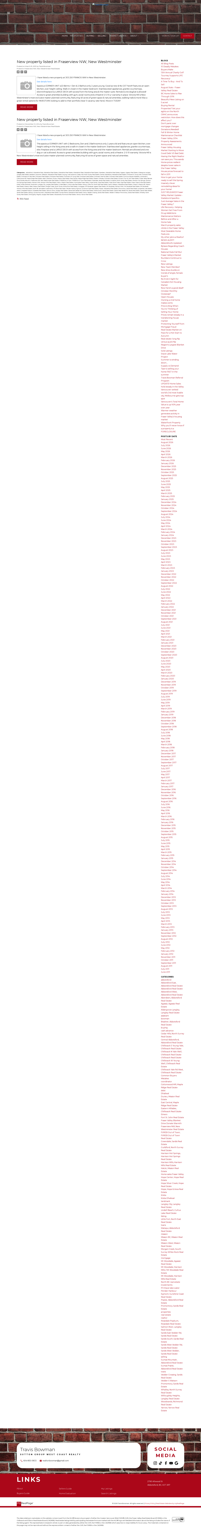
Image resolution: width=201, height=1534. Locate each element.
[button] (170, 36)
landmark (34, 184)
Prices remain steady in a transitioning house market (172, 318)
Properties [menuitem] (76, 36)
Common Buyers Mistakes (131, 176)
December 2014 (168, 861)
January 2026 (167, 463)
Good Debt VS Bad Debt (172, 153)
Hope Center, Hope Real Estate (99, 182)
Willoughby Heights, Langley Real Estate (41, 194)
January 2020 (167, 679)
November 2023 (168, 541)
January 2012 (167, 954)
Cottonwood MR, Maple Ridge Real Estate (29, 178)
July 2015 (165, 840)
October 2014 (167, 867)
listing (85, 184)
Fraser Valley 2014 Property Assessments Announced (171, 141)
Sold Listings (166, 351)
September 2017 (168, 762)
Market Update (118, 36)
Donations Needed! (170, 129)
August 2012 (167, 939)
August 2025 (167, 478)
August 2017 (167, 765)
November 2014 (168, 864)
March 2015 (166, 852)
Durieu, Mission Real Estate (61, 178)
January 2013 (167, 930)
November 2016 (168, 792)
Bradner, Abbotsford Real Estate (52, 174)
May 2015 (165, 846)
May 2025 (165, 487)
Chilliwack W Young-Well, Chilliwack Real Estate (79, 176)
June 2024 (166, 520)
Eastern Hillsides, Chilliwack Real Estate (106, 178)
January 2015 (167, 858)
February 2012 (167, 951)
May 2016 (165, 810)
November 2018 (168, 721)
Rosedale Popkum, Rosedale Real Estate (34, 190)
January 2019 (167, 715)
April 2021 (165, 634)
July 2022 (165, 589)
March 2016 (166, 816)
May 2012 (165, 948)
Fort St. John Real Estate (131, 178)
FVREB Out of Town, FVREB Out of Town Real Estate (75, 180)
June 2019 (166, 700)
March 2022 (166, 601)
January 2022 (167, 607)
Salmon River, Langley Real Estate (57, 190)
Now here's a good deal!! (172, 288)
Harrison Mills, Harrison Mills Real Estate (44, 182)
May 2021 (165, 631)
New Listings (167, 264)
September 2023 (169, 547)
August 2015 (167, 837)
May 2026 (165, 451)
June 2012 (166, 945)
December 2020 (168, 646)
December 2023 (168, 538)
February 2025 (168, 496)
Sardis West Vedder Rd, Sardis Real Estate (127, 190)
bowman (39, 174)
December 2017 (168, 753)
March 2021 (166, 637)
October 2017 (167, 759)
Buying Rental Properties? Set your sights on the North (170, 108)
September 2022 (169, 583)
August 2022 (167, 586)
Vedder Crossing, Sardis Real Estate (98, 192)
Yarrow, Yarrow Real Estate (84, 194)
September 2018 (169, 727)
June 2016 (165, 807)
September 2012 (168, 936)
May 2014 (165, 882)
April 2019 (165, 706)
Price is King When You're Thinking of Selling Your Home (169, 309)
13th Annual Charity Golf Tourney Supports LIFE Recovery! (172, 75)
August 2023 (167, 550)
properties (141, 188)
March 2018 (166, 744)
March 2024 (166, 529)
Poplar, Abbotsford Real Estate (108, 188)
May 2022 (165, 595)
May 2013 (165, 918)
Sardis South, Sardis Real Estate (104, 190)
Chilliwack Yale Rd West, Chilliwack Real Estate (108, 176)
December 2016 (168, 789)
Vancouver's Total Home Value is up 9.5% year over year (172, 405)
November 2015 (168, 828)
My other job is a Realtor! (172, 237)
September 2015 (168, 834)
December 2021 (168, 610)
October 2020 (167, 652)
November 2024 (168, 505)
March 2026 (166, 457)
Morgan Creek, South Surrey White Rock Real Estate (62, 186)
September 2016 (168, 798)
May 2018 (165, 738)
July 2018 (165, 733)
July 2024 (165, 517)
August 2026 (167, 442)
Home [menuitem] (65, 36)
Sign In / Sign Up (170, 36)
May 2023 (165, 559)
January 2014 (167, 894)
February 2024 (168, 532)
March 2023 (166, 565)
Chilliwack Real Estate (56, 176)
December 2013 (168, 897)
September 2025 (169, 475)
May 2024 (165, 523)
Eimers (121, 178)
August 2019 (167, 694)
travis (85, 192)
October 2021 (167, 616)
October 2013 (167, 903)
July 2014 (165, 876)
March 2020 (166, 673)
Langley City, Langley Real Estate (48, 184)
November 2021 (168, 613)
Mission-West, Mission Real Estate (35, 186)
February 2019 (167, 712)
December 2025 (168, 466)
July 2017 (165, 768)
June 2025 (166, 484)
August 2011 (166, 966)
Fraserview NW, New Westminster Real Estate (42, 69)
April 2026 (165, 454)
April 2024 (166, 526)
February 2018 (168, 747)
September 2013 (168, 906)
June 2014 (166, 879)
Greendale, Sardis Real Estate (101, 180)
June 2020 (166, 664)
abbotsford (29, 172)
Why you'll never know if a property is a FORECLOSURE (172, 428)
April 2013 (165, 921)
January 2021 (167, 643)
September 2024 (169, 511)
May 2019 (165, 703)
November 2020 (168, 649)
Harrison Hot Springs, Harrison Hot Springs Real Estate (171, 1156)
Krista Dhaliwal (25, 184)
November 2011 (168, 957)
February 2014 (167, 891)
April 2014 (165, 885)
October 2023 (167, 544)
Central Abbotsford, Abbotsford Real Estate (113, 174)
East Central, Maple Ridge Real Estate (81, 178)
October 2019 (167, 688)
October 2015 (167, 831)
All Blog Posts (167, 64)
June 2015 (165, 843)
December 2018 (168, 718)
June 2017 (166, 771)
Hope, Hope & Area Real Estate (141, 182)
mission (135, 184)
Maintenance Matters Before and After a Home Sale (171, 219)
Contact (187, 36)
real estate (148, 188)
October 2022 (167, 580)
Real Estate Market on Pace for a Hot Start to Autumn (171, 333)
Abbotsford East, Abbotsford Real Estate (46, 172)
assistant (32, 174)
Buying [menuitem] (90, 36)
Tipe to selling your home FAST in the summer (170, 372)
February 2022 (168, 604)
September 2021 (168, 619)
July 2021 (165, 625)
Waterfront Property (170, 423)
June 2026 (166, 448)
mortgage (81, 186)
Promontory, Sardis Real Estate (128, 188)
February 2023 (168, 568)
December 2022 (168, 574)
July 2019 (165, 697)
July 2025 (165, 481)
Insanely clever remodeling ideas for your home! (170, 186)
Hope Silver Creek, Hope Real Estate (120, 182)
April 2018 (165, 742)
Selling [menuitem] (102, 36)
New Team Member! (170, 267)
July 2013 (165, 912)
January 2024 (167, 535)
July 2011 (165, 969)
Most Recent (167, 439)
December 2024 (168, 502)
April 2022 (166, 598)
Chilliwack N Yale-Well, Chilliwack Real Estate (35, 176)
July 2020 (165, 661)
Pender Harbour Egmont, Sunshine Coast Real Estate (83, 188)
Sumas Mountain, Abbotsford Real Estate (46, 192)
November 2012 (168, 933)
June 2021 (166, 628)
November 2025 (168, 469)
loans (110, 184)
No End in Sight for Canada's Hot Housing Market (171, 282)
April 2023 (166, 562)
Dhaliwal (49, 178)
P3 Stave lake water (60, 188)
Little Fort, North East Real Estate (98, 184)
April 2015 (165, 849)
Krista (18, 184)
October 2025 (167, 472)
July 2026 (165, 445)
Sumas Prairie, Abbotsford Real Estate (71, 192)
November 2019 (168, 685)
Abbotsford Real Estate (66, 172)
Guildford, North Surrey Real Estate (121, 180)
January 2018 (167, 751)
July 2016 (165, 804)
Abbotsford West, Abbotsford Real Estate (86, 172)
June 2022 (166, 592)
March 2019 (166, 709)
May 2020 (165, 667)
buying (65, 174)
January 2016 (167, 822)
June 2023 (166, 556)
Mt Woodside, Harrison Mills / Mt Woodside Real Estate (123, 186)
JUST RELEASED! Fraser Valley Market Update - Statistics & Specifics (172, 195)
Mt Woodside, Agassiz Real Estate (95, 186)
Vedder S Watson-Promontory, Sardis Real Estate (124, 192)
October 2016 (167, 795)
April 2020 (166, 670)
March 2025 (166, 493)
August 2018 (167, 729)
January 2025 (167, 499)
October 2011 (167, 960)
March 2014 (166, 888)
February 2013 (167, 927)
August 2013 (167, 909)
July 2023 (165, 553)
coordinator (143, 176)
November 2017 (168, 756)
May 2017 (165, 774)
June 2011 (165, 972)
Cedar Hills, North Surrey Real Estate (88, 174)
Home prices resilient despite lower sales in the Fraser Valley (171, 165)
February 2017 (167, 783)
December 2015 (168, 825)
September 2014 (168, 870)
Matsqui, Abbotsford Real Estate (122, 184)
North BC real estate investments (43, 188)
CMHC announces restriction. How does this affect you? (172, 117)
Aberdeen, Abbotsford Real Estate (109, 172)
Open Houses (167, 297)
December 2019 (168, 682)
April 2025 (165, 490)
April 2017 (165, 777)
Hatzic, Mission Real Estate (65, 182)
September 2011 (168, 963)
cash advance (72, 174)
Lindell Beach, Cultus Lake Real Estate (70, 184)
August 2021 (167, 622)
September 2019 (168, 691)
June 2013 (166, 915)
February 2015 (167, 855)
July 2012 (165, 942)
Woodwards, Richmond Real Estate (65, 194)
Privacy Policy (150, 1503)
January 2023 (167, 571)
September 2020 (169, 655)
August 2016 (167, 801)
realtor (19, 190)
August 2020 (167, 658)
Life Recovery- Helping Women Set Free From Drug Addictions (171, 210)
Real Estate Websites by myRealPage (170, 1503)
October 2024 (167, 508)
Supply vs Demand (170, 366)
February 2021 (167, 640)
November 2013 (168, 900)
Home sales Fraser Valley (81, 182)
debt (44, 178)
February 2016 (167, 819)
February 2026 (168, 460)
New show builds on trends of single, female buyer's (172, 273)
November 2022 (168, 577)
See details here (44, 82)
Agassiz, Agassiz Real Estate (129, 172)
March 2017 (166, 780)
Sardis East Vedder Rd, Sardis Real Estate (80, 190)
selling (31, 192)
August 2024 (167, 514)
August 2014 (167, 873)
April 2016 (165, 813)
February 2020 (168, 676)
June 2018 (166, 736)
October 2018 (167, 724)
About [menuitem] (133, 36)
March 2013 (166, 924)
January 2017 (167, 786)
